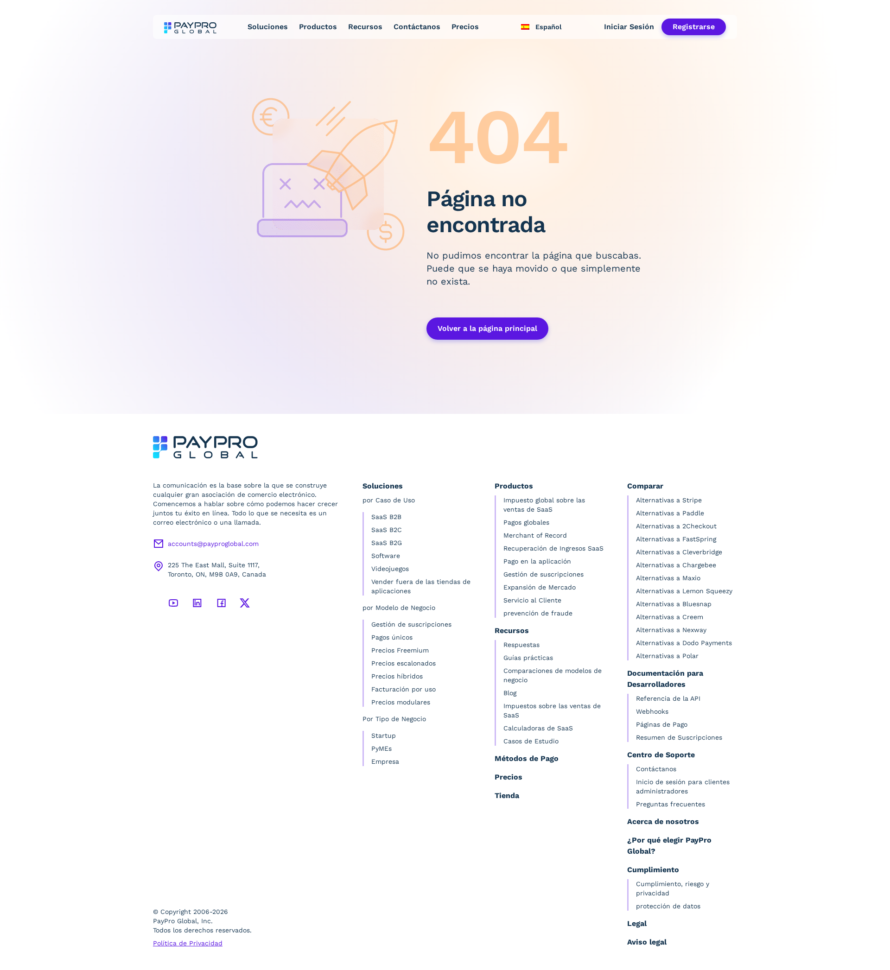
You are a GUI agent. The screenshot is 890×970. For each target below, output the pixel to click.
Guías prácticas (528, 657)
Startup (383, 735)
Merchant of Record (535, 535)
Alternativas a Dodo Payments (684, 643)
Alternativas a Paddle (670, 513)
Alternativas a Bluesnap (674, 604)
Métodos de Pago (527, 758)
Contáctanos (417, 26)
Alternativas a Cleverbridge (679, 552)
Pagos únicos (392, 637)
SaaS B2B (386, 516)
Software (385, 555)
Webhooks (652, 711)
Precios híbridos (397, 676)
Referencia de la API (668, 698)
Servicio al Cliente (532, 600)
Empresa (385, 761)
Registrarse (694, 26)
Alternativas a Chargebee (676, 565)
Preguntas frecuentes (670, 804)
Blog (509, 693)
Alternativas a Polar (667, 655)
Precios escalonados (403, 663)
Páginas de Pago (661, 724)
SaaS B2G (386, 542)
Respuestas (521, 644)
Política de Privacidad (187, 943)
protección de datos (668, 906)
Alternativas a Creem (669, 617)
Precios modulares (400, 702)
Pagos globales (526, 522)
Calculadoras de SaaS (538, 728)
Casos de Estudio (531, 741)
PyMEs (381, 748)
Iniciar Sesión (629, 26)
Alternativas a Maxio (668, 578)
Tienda (507, 795)
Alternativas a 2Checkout (676, 526)
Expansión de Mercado (539, 587)
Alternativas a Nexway (671, 630)
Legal (637, 923)
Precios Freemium (400, 650)
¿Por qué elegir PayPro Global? (669, 846)
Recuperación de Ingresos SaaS (553, 548)
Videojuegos (390, 568)
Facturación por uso (403, 689)
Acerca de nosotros (663, 821)
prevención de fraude (537, 613)
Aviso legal (647, 942)
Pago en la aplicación (537, 561)
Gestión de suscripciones (411, 624)
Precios (465, 26)
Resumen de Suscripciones (679, 737)
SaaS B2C (386, 529)
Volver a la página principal (487, 328)
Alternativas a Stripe (669, 500)
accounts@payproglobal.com (213, 543)
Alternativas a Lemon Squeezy (684, 591)
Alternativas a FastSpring (676, 539)
